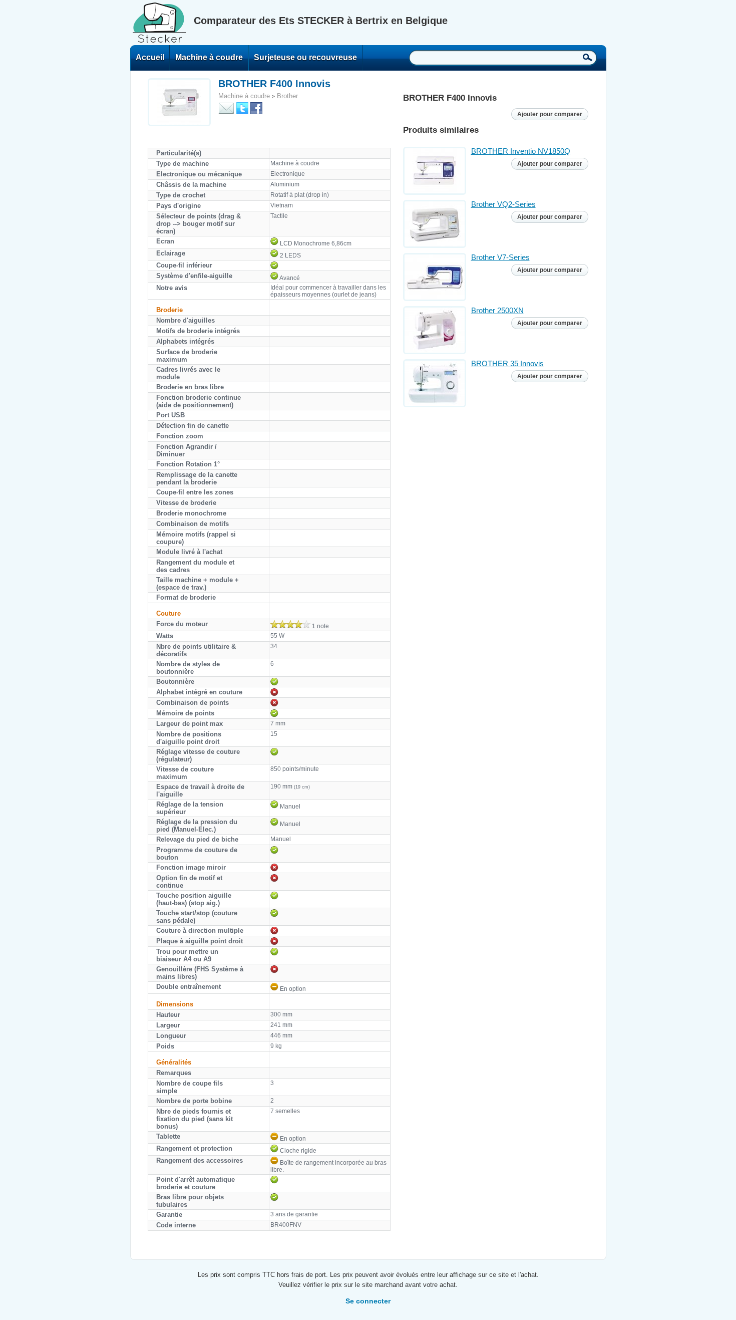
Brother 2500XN (497, 310)
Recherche (587, 57)
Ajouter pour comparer (549, 114)
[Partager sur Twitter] (242, 107)
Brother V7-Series (500, 257)
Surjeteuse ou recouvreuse (305, 57)
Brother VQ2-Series (503, 204)
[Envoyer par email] (226, 107)
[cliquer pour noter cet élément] (290, 624)
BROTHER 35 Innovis (507, 363)
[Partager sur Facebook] (256, 107)
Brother (287, 96)
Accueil (150, 57)
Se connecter (368, 1301)
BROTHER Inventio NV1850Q (520, 151)
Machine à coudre (209, 57)
